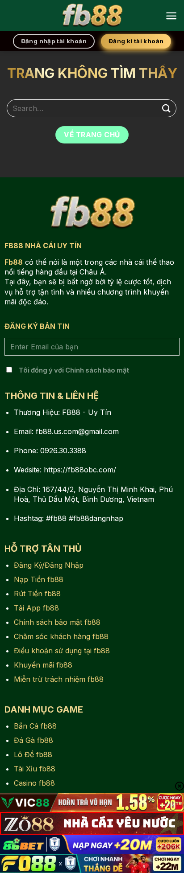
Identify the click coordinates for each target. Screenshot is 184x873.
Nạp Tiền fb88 (38, 579)
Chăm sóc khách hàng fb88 (61, 636)
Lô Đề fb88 (33, 754)
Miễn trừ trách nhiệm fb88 (59, 679)
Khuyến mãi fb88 (43, 664)
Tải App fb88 (36, 607)
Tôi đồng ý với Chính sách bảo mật (74, 370)
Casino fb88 (34, 783)
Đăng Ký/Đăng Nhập (49, 565)
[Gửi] (167, 108)
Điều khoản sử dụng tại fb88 (62, 650)
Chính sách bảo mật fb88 (57, 622)
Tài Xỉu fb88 (34, 768)
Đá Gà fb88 (33, 740)
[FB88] (92, 15)
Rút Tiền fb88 (37, 593)
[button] (171, 16)
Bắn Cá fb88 (35, 725)
